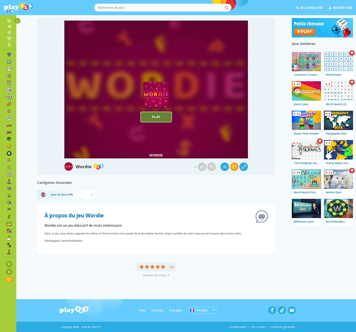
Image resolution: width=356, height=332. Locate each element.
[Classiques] (9, 202)
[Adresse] (9, 216)
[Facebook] (272, 310)
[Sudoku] (9, 118)
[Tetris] (9, 230)
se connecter (311, 8)
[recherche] (226, 7)
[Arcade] (9, 181)
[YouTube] (292, 310)
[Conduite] (9, 209)
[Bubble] (9, 75)
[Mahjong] (9, 68)
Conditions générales (282, 327)
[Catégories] (9, 44)
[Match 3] (9, 54)
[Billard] (9, 153)
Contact (157, 310)
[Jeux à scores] (9, 264)
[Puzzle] (9, 61)
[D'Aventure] (9, 146)
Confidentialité (237, 327)
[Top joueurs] (9, 38)
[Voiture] (9, 125)
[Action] (9, 195)
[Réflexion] (9, 111)
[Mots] (9, 174)
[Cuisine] (9, 237)
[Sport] (9, 104)
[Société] (9, 188)
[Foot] (9, 97)
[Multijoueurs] (9, 252)
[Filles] (9, 160)
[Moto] (9, 132)
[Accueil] (9, 20)
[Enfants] (9, 167)
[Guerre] (9, 139)
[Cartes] (9, 82)
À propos (175, 310)
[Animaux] (9, 245)
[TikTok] (282, 310)
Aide (142, 310)
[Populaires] (9, 32)
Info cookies (258, 327)
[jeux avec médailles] (9, 272)
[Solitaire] (9, 89)
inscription (342, 8)
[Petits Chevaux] (322, 36)
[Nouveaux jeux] (9, 26)
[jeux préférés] (9, 279)
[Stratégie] (9, 223)
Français (201, 310)
